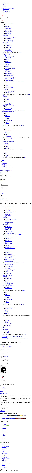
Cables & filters (4, 447)
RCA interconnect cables (8, 86)
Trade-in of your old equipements (7, 5)
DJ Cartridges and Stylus (8, 47)
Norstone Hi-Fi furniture (8, 147)
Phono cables (6, 85)
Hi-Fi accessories (7, 124)
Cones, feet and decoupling (8, 62)
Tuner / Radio (6, 311)
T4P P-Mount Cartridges (8, 44)
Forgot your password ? (4, 188)
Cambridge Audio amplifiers (8, 117)
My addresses (3, 452)
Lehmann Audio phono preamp (9, 40)
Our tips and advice (5, 3)
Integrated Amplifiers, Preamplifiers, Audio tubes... (8, 111)
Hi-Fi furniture (7, 320)
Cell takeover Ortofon (6, 9)
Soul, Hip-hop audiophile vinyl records (10, 248)
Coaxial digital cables (7, 88)
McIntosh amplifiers (7, 119)
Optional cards (7, 123)
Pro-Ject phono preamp (8, 223)
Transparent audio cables (8, 273)
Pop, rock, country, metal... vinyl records (10, 68)
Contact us (1, 180)
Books (6, 324)
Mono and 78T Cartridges (8, 46)
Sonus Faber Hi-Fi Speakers (8, 284)
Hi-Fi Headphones (7, 286)
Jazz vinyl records (7, 69)
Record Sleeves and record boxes (9, 75)
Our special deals (5, 152)
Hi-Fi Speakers (7, 277)
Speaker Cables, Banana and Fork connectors (10, 90)
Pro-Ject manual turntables (8, 32)
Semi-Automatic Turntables (8, 27)
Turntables (3, 444)
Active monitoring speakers (8, 98)
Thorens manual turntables (8, 216)
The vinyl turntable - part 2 (5, 456)
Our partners (3, 465)
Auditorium (4, 6)
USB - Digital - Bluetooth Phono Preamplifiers (11, 37)
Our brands (3, 449)
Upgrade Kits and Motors (8, 57)
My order (3, 451)
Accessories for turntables (6, 54)
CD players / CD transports (8, 130)
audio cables (2, 401)
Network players (7, 309)
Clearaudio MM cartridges (8, 50)
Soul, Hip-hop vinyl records (8, 70)
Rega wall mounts (7, 148)
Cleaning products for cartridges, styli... (10, 56)
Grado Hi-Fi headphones (8, 289)
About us (3, 160)
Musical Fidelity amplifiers (8, 120)
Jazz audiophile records (8, 65)
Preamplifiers (6, 115)
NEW (5, 24)
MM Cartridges (7, 225)
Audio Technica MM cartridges (9, 49)
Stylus (6, 230)
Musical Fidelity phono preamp (9, 41)
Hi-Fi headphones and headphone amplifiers (8, 105)
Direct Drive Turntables (8, 28)
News (5, 25)
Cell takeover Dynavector (6, 11)
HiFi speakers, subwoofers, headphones (7, 95)
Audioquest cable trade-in (6, 12)
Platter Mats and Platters (8, 58)
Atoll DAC (6, 134)
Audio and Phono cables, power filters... (8, 264)
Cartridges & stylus (5, 42)
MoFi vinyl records (7, 71)
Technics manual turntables (8, 34)
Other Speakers (7, 100)
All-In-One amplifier (7, 116)
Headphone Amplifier (7, 107)
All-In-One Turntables (7, 29)
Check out (1, 199)
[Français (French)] (2, 15)
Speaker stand (6, 101)
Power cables (6, 271)
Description (3, 387)
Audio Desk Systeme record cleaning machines (11, 77)
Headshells (6, 48)
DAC (5, 131)
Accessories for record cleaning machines (10, 255)
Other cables (6, 89)
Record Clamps (7, 59)
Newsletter (4, 7)
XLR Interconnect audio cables (9, 87)
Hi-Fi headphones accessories (8, 108)
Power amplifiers (7, 114)
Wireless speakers (7, 99)
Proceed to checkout (2, 202)
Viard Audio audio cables (8, 93)
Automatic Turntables (7, 209)
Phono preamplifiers (4, 457)
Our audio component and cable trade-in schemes (8, 8)
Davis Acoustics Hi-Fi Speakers (9, 103)
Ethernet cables (6, 395)
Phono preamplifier (5, 35)
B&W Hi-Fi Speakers (7, 282)
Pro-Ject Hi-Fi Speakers (8, 104)
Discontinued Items (7, 154)
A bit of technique (4, 460)
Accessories (3, 445)
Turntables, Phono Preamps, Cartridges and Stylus (8, 23)
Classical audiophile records (8, 66)
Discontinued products (4, 448)
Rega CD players (7, 313)
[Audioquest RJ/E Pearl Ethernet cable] (7, 345)
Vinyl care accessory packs (8, 76)
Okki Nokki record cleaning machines (9, 79)
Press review (3, 466)
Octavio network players (8, 136)
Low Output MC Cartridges (8, 45)
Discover (20, 52)
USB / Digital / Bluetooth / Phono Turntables (10, 211)
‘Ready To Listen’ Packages (8, 30)
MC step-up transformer (8, 38)
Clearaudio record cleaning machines (9, 78)
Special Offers (7, 155)
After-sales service (4, 467)
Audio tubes (6, 122)
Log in (2, 187)
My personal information (5, 453)
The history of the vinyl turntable (6, 458)
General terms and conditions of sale (6, 463)
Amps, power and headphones (5, 446)
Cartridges (3, 459)
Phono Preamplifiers (7, 218)
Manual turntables (7, 26)
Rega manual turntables (8, 33)
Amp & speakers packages (8, 102)
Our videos (4, 4)
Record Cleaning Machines (8, 73)
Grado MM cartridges (7, 232)
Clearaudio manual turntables (8, 31)
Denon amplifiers (7, 118)
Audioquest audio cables (8, 92)
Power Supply (7, 39)
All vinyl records (7, 64)
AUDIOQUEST (6, 356)
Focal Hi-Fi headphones (8, 109)
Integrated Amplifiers (6, 112)
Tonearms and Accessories (8, 241)
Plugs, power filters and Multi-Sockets (9, 91)
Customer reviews (2, 410)
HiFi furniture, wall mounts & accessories (7, 138)
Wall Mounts (6, 61)
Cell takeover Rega (5, 10)
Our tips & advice (4, 388)
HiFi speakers (5, 96)
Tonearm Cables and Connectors (9, 266)
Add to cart (2, 365)
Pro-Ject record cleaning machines (9, 80)
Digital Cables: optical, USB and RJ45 (10, 269)
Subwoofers (6, 279)
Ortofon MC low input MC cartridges (9, 51)
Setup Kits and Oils (7, 60)
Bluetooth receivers (7, 132)
